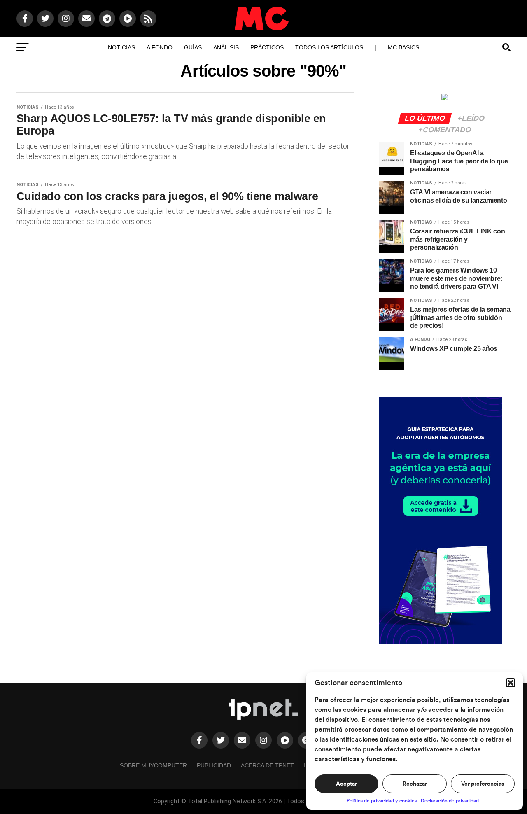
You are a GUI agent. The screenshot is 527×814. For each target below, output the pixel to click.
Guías (193, 47)
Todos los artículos (329, 47)
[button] (510, 683)
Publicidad (214, 765)
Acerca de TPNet (267, 765)
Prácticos (267, 47)
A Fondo (160, 47)
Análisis (226, 47)
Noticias (121, 47)
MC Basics (403, 47)
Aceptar (346, 784)
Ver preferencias (482, 784)
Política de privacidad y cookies (382, 800)
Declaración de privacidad (450, 800)
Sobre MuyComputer (153, 765)
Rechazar (415, 784)
